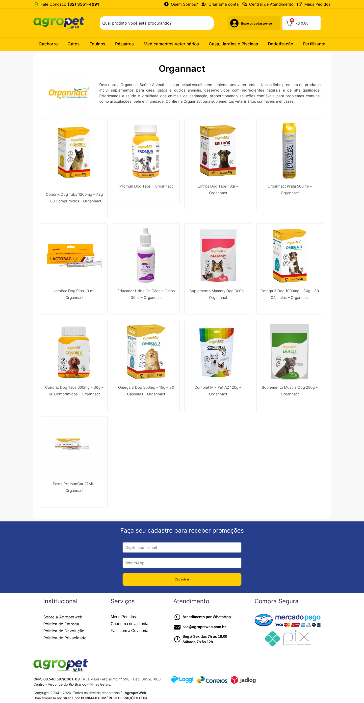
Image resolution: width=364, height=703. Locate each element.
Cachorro (48, 43)
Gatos (73, 43)
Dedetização (280, 43)
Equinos (97, 43)
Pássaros (124, 43)
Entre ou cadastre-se (256, 23)
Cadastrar (182, 579)
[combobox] (157, 23)
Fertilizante (314, 43)
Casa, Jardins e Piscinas (233, 43)
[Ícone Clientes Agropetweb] (234, 23)
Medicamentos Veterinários (171, 43)
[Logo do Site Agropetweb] (60, 23)
